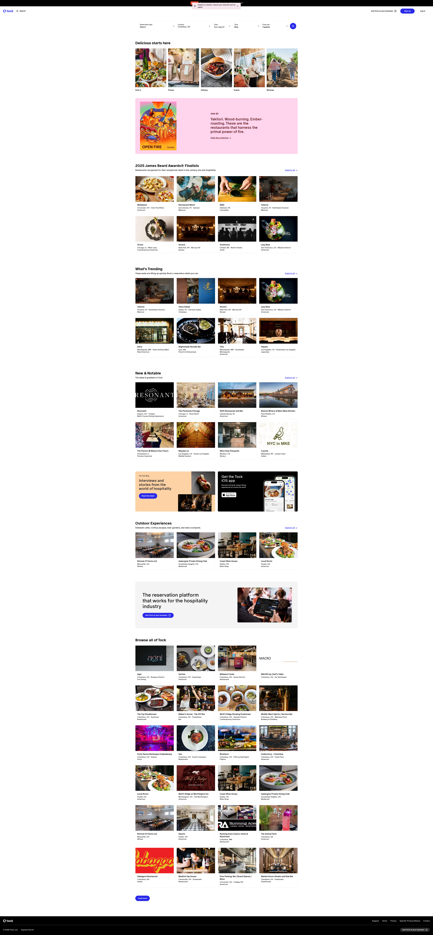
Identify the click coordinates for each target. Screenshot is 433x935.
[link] (154, 194)
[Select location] (209, 26)
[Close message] (237, 6)
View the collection (220, 138)
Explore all (290, 170)
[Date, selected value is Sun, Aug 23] (229, 26)
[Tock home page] (8, 11)
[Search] (293, 26)
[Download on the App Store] (237, 494)
